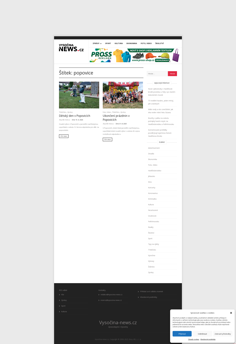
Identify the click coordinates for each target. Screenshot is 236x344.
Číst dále (63, 136)
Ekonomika (131, 43)
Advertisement (154, 148)
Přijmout (182, 334)
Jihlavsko (151, 176)
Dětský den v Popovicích (74, 116)
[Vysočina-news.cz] (71, 46)
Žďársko (151, 267)
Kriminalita (152, 199)
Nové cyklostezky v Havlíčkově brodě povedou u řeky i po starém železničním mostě (161, 92)
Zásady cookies (193, 339)
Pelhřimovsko (153, 221)
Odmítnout (202, 334)
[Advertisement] (118, 17)
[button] (231, 313)
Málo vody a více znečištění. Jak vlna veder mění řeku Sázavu (160, 111)
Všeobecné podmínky (207, 339)
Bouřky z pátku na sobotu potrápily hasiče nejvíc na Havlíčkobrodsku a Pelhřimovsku (161, 121)
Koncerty (151, 187)
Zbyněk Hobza (64, 120)
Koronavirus (153, 193)
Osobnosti (152, 216)
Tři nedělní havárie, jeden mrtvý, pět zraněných (161, 102)
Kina (150, 182)
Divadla (151, 153)
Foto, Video (146, 43)
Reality (150, 227)
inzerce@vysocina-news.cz (111, 300)
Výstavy (151, 261)
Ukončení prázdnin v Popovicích (116, 118)
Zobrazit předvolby (223, 334)
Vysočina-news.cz (118, 322)
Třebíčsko (62, 112)
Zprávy (96, 43)
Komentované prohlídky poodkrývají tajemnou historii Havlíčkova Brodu (159, 133)
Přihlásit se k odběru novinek (151, 291)
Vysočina (151, 255)
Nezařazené (153, 210)
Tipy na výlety (153, 244)
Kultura (119, 43)
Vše (62, 294)
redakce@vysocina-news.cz (111, 294)
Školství (159, 43)
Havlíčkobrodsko (154, 170)
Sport (108, 43)
